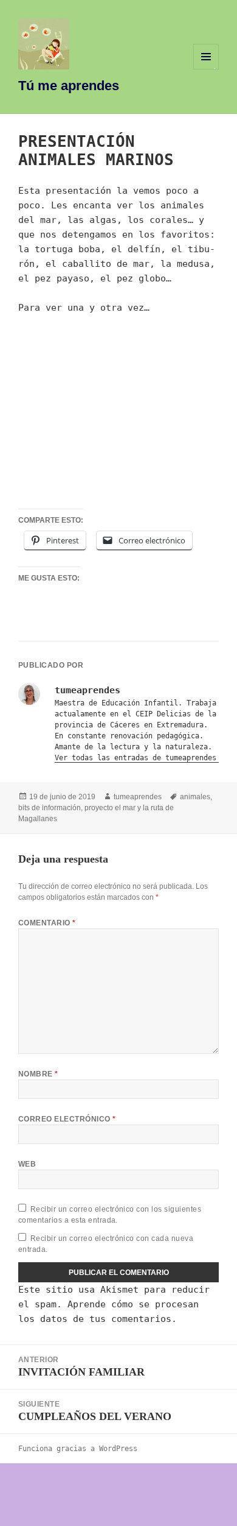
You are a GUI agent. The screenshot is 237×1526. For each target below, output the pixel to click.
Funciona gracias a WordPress (77, 1448)
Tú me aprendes (68, 85)
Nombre (38, 1074)
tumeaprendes (138, 797)
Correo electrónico (67, 1119)
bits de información (49, 808)
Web (27, 1164)
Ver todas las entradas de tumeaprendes (138, 758)
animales (195, 797)
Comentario (47, 923)
